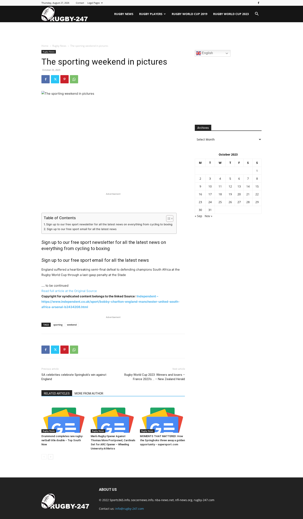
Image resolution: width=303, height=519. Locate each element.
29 (257, 202)
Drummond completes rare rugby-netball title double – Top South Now (62, 440)
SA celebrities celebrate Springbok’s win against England (73, 377)
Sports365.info (120, 500)
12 (230, 186)
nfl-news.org (183, 500)
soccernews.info (142, 500)
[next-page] (50, 456)
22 (257, 194)
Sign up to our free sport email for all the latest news (81, 229)
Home (44, 46)
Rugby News (123, 14)
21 (248, 194)
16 (200, 194)
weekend (72, 324)
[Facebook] (258, 3)
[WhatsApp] (74, 79)
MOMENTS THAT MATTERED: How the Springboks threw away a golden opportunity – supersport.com (162, 440)
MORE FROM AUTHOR (89, 393)
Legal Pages (93, 2)
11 (220, 186)
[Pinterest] (64, 79)
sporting (57, 324)
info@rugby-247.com (129, 509)
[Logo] (64, 14)
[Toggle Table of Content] (167, 218)
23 (200, 202)
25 (220, 202)
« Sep (198, 216)
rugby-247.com (204, 500)
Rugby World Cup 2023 (231, 14)
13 (239, 186)
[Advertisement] (151, 33)
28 (248, 202)
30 (200, 210)
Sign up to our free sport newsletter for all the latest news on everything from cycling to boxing (109, 224)
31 (210, 210)
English (207, 53)
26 (230, 202)
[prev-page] (44, 456)
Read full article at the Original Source (69, 291)
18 (220, 194)
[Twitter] (55, 79)
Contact (80, 2)
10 (210, 186)
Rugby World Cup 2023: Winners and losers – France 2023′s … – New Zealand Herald (154, 377)
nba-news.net (164, 500)
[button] (257, 14)
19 (230, 194)
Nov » (208, 216)
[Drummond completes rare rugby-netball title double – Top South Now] (63, 417)
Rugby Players (150, 14)
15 (257, 186)
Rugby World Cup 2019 (189, 14)
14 (248, 186)
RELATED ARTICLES (57, 393)
